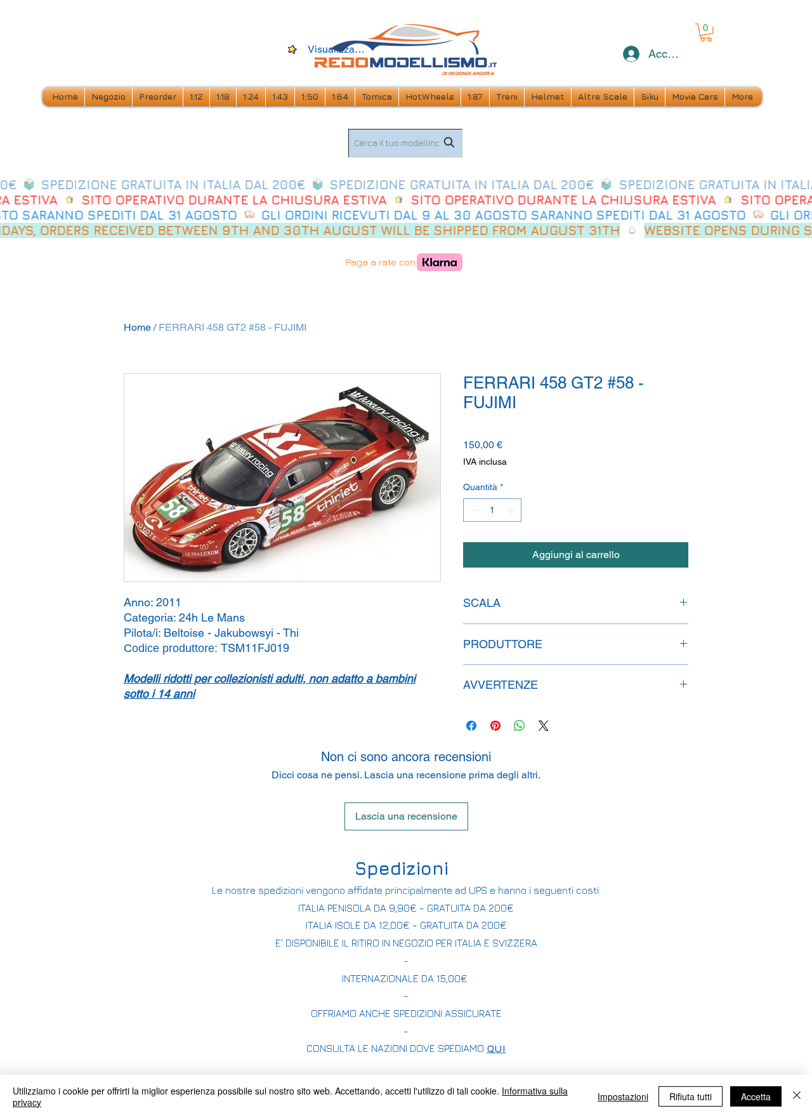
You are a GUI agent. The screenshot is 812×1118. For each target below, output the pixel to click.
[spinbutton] (492, 510)
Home (137, 327)
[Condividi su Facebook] (471, 725)
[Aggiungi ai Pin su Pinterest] (495, 725)
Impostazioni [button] (623, 1096)
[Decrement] (473, 510)
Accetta (756, 1096)
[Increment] (512, 510)
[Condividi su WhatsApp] (519, 725)
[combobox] (405, 143)
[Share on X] (543, 725)
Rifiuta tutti (690, 1096)
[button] (706, 32)
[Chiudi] (796, 1096)
